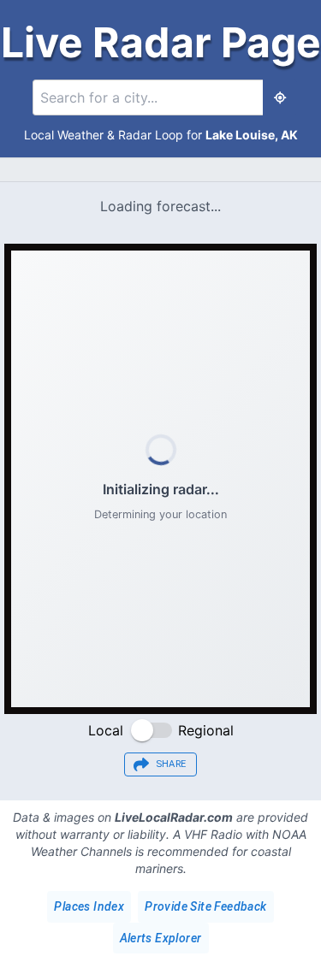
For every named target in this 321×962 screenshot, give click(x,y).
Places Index (89, 906)
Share (171, 764)
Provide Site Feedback (205, 906)
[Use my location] (280, 97)
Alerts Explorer (161, 938)
